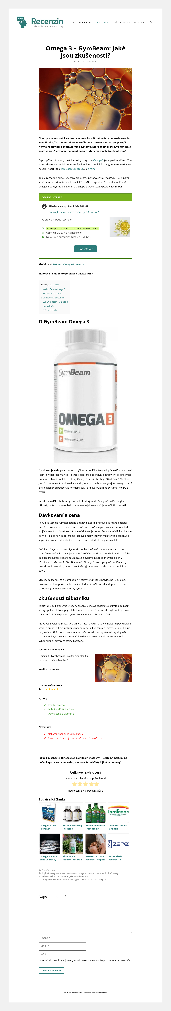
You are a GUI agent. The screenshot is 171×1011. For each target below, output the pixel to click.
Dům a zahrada (122, 22)
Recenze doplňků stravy (107, 873)
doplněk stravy (48, 873)
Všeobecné (85, 22)
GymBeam (61, 873)
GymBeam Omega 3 (76, 873)
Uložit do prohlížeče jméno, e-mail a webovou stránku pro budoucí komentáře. (86, 960)
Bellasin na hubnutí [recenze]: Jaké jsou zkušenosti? (65, 876)
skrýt (57, 284)
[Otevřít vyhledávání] (150, 23)
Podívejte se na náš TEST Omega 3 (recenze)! (74, 212)
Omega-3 (91, 873)
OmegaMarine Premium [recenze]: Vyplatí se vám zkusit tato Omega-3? (74, 879)
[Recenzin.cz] (40, 22)
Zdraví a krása (102, 22)
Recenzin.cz (76, 992)
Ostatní (138, 22)
